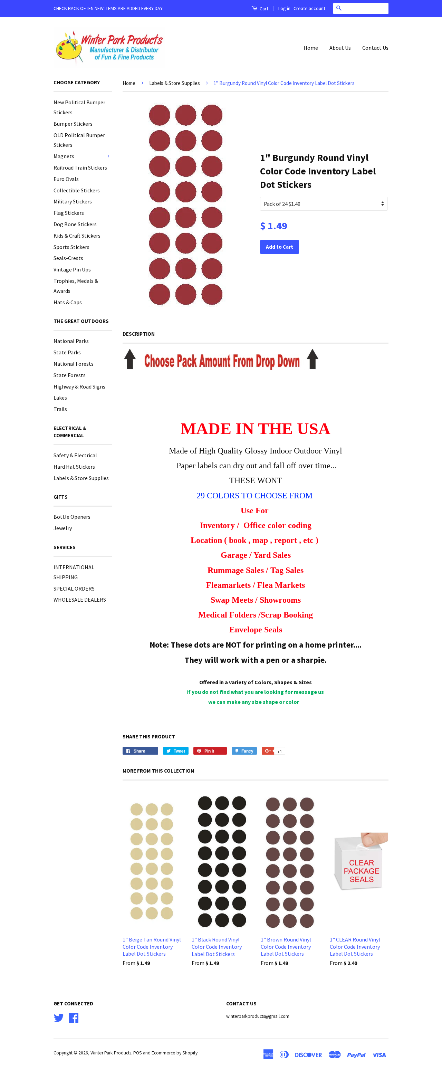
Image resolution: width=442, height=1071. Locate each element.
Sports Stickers (71, 246)
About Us (340, 47)
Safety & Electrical (75, 455)
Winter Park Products (110, 1053)
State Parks (67, 352)
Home (311, 47)
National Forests (74, 363)
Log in (284, 8)
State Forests (70, 375)
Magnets (64, 156)
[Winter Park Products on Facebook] (73, 1017)
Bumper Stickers (73, 123)
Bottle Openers (72, 516)
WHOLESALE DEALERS (80, 599)
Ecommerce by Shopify (175, 1053)
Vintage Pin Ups (72, 269)
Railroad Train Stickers (80, 167)
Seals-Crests (68, 258)
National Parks (71, 340)
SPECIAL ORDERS (74, 588)
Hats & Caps (68, 302)
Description (139, 334)
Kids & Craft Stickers (77, 235)
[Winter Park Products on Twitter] (59, 1017)
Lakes (60, 397)
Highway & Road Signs (79, 386)
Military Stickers (73, 201)
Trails (60, 408)
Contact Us (375, 47)
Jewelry (63, 528)
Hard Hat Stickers (74, 466)
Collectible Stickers (77, 190)
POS (137, 1053)
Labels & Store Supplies (81, 478)
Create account (309, 8)
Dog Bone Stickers (75, 224)
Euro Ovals (66, 178)
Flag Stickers (69, 212)
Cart (263, 9)
